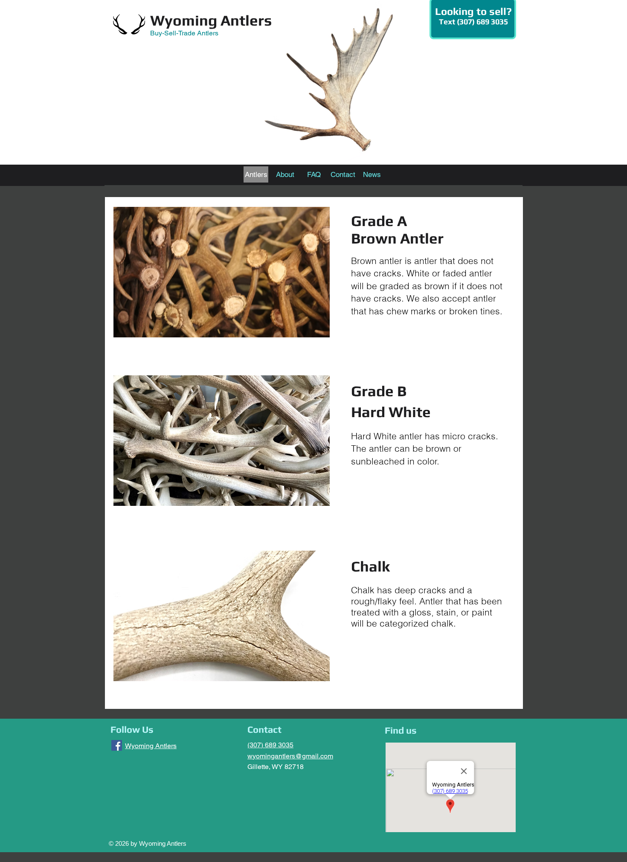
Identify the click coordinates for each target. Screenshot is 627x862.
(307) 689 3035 (270, 745)
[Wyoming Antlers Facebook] (116, 745)
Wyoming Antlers (211, 20)
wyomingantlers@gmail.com (290, 756)
